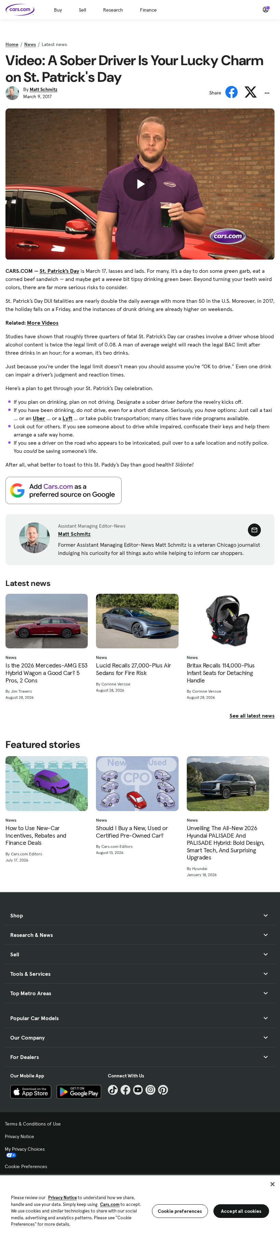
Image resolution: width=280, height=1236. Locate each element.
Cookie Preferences (26, 1166)
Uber (39, 418)
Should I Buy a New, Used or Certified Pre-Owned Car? (132, 831)
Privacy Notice (19, 1136)
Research (113, 10)
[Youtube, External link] (138, 1090)
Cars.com (110, 1204)
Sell (82, 10)
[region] (140, 1205)
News (30, 44)
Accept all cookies (241, 1211)
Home (11, 44)
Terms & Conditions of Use (33, 1124)
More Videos (42, 322)
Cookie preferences (180, 1211)
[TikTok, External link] (113, 1090)
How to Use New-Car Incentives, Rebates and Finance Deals (35, 835)
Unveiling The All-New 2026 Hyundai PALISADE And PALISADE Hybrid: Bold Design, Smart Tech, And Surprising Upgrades (225, 842)
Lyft (67, 418)
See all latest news (252, 715)
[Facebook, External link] (125, 1090)
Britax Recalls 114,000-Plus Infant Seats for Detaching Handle (221, 673)
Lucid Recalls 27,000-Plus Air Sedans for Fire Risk (133, 669)
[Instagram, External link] (150, 1090)
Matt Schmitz (43, 89)
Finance (148, 10)
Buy (58, 10)
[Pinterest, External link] (163, 1090)
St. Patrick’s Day (59, 270)
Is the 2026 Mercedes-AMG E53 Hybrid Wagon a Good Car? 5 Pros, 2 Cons (46, 673)
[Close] (272, 1184)
